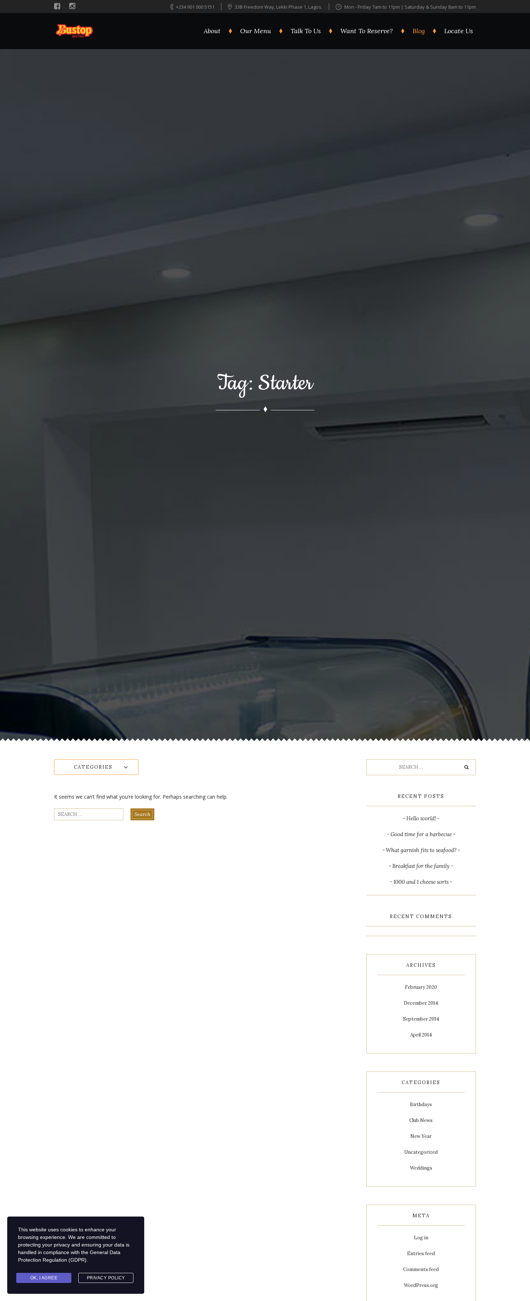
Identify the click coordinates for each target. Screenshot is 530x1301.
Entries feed (421, 1253)
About (212, 31)
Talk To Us (306, 31)
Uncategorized (421, 1152)
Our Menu (255, 31)
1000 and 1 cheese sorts (421, 881)
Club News (421, 1120)
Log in (421, 1238)
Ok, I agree (44, 1277)
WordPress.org (421, 1285)
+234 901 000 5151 (195, 7)
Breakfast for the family (421, 866)
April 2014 (421, 1035)
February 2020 (421, 987)
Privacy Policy (106, 1277)
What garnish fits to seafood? (421, 850)
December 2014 (421, 1003)
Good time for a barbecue (421, 834)
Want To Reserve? (366, 31)
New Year (421, 1136)
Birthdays (421, 1104)
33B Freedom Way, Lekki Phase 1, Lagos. (279, 7)
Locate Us (458, 31)
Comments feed (421, 1269)
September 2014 (421, 1019)
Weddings (421, 1168)
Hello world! (421, 818)
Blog (418, 31)
